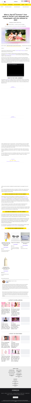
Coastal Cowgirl (18, 50)
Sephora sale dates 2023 (11, 372)
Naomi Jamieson (11, 24)
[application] (15, 70)
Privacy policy (22, 393)
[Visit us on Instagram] (23, 1)
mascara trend (8, 54)
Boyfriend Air (14, 54)
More (26, 4)
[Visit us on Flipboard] (29, 1)
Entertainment (10, 4)
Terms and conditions (16, 393)
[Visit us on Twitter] (26, 1)
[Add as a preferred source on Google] (15, 397)
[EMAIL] (8, 282)
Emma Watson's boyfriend (8, 6)
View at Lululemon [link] (25, 245)
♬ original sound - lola (13, 87)
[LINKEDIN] (6, 282)
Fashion (23, 4)
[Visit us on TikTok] (28, 1)
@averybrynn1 (13, 159)
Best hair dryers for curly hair (19, 376)
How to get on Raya (11, 373)
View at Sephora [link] (6, 247)
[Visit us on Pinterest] (27, 1)
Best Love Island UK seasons (15, 385)
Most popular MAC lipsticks (11, 375)
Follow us (28, 48)
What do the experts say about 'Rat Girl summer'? (14, 45)
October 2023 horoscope (26, 6)
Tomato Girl (23, 50)
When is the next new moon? (15, 381)
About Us (2, 393)
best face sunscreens (14, 225)
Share (3, 48)
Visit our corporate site (25, 400)
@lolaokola (8, 79)
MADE (13, 198)
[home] (3, 5)
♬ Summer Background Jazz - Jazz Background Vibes (12, 161)
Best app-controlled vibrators (18, 371)
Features (15, 13)
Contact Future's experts (9, 393)
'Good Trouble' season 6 (17, 6)
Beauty (5, 4)
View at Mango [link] (15, 244)
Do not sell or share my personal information (17, 394)
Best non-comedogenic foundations (19, 374)
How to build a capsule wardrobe (15, 383)
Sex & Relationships (17, 4)
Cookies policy (27, 393)
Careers (8, 394)
